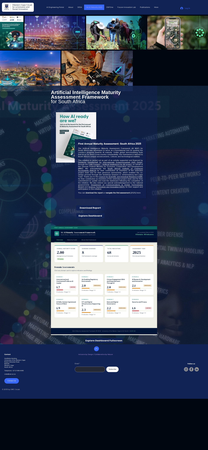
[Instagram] (186, 369)
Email (77, 363)
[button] (70, 7)
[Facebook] (191, 369)
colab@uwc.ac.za (9, 374)
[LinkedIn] (197, 369)
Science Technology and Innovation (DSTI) (106, 187)
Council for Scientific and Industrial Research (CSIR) (120, 177)
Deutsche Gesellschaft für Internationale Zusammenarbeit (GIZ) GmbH (110, 162)
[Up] (96, 348)
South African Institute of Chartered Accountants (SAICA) (110, 169)
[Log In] (182, 8)
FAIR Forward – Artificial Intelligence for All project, (110, 164)
